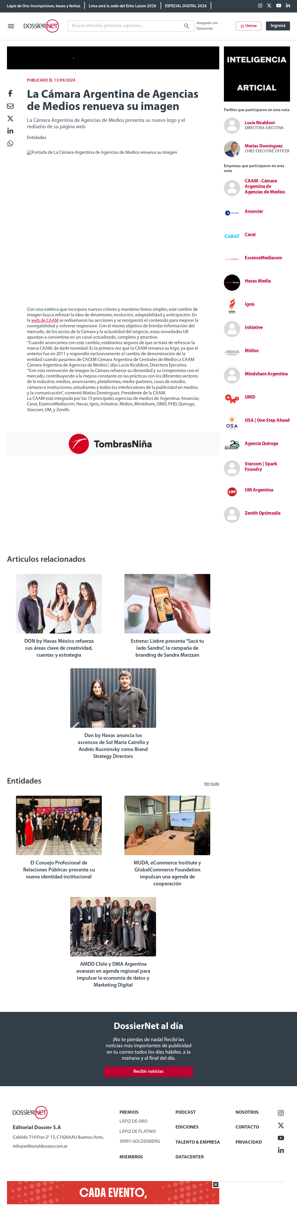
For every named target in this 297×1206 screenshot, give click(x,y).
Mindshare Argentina (266, 374)
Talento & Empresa (197, 1142)
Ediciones (187, 1127)
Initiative (254, 327)
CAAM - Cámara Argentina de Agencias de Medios (265, 186)
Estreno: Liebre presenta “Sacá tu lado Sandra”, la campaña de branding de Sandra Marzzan (167, 648)
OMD (250, 397)
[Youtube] (278, 6)
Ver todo (211, 784)
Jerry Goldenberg (139, 1141)
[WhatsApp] (10, 144)
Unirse (251, 26)
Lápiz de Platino (137, 1131)
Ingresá (278, 26)
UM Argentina (259, 490)
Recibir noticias (148, 1071)
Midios (252, 351)
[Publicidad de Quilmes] (113, 68)
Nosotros (247, 1112)
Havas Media (258, 281)
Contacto (247, 1127)
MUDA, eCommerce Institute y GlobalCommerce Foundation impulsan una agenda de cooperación (167, 874)
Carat (250, 234)
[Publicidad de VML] (257, 100)
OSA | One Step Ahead (267, 420)
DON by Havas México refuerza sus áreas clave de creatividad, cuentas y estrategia (59, 648)
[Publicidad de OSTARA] (113, 1203)
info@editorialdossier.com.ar (40, 1146)
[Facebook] (260, 6)
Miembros (131, 1157)
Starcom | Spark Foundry (261, 467)
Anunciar (254, 211)
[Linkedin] (288, 6)
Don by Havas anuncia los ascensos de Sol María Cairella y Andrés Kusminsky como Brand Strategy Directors (113, 746)
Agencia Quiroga (261, 443)
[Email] (10, 107)
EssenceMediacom (263, 258)
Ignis (250, 304)
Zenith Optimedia (262, 513)
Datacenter (189, 1157)
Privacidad (249, 1142)
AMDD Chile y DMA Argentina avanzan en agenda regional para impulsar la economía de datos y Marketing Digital (113, 975)
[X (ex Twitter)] (269, 6)
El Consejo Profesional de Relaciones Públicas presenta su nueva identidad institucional (59, 870)
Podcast (185, 1112)
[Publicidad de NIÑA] (113, 454)
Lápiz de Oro (133, 1121)
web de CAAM (45, 320)
